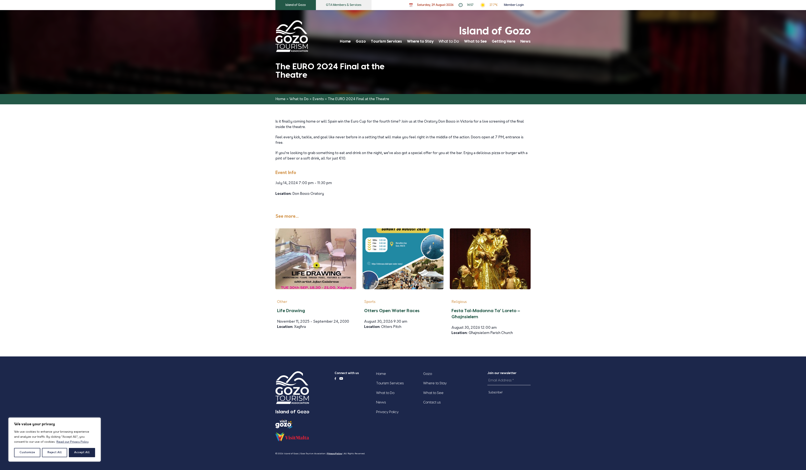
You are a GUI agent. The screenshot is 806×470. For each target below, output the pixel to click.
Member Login (514, 5)
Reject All (54, 452)
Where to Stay (420, 41)
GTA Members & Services (343, 5)
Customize (27, 452)
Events (318, 99)
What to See (475, 41)
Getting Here (503, 41)
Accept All (82, 452)
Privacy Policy (387, 412)
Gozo (361, 41)
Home (345, 41)
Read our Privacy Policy (72, 442)
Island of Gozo (295, 5)
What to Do (449, 41)
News (525, 41)
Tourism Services (386, 41)
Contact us (432, 402)
